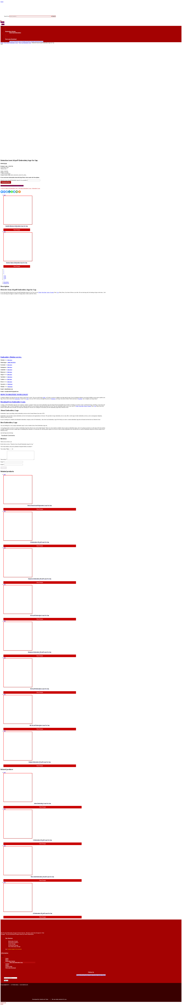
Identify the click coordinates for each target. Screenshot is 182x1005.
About (6, 959)
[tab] (54, 282)
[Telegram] (14, 191)
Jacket (48, 292)
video (44, 397)
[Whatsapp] (12, 191)
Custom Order (8, 966)
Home (2, 42)
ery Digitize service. (14, 357)
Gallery (7, 965)
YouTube (80, 398)
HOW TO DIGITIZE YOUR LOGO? (14, 394)
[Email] (16, 191)
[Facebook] (4, 191)
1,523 (4, 278)
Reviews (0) (6, 283)
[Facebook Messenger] (2, 191)
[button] (82, 26)
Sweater (52, 292)
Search (53, 16)
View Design (17, 229)
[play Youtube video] (53, 325)
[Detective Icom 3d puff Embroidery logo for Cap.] (33, 105)
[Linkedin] (9, 191)
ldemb (2, 1)
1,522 (4, 277)
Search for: (6, 16)
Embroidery (17, 398)
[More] (19, 191)
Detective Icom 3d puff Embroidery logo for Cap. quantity (14, 180)
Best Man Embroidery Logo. (24, 188)
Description (6, 282)
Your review (4, 459)
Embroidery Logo (36, 188)
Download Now (6, 182)
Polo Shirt (44, 292)
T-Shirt (39, 292)
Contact (7, 963)
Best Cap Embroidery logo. (13, 33)
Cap (58, 292)
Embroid (4, 357)
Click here (9, 360)
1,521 (4, 275)
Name (2, 461)
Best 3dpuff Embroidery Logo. (11, 42)
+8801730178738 (11, 362)
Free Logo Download (10, 39)
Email (2, 464)
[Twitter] (7, 191)
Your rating (3, 449)
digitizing (53, 398)
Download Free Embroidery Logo (13, 402)
